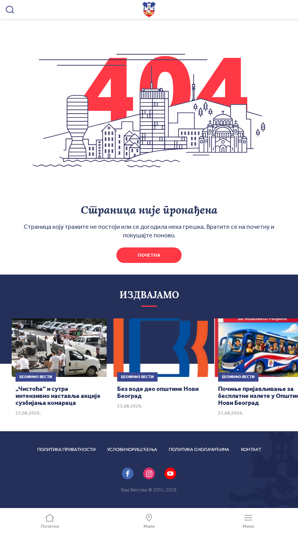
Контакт (251, 449)
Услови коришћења (132, 449)
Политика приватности (66, 449)
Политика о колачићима (199, 449)
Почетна (149, 255)
